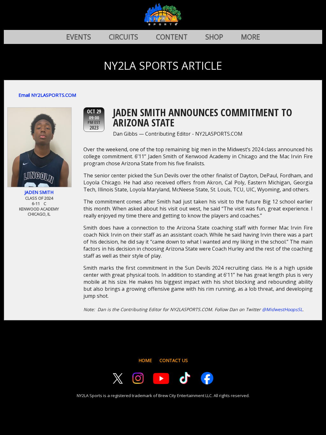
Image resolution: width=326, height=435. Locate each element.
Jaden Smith (39, 192)
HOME (145, 360)
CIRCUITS (123, 36)
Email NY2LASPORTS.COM (47, 95)
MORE (250, 36)
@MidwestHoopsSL (282, 309)
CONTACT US (173, 360)
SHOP (214, 36)
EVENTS (78, 36)
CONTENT (172, 36)
